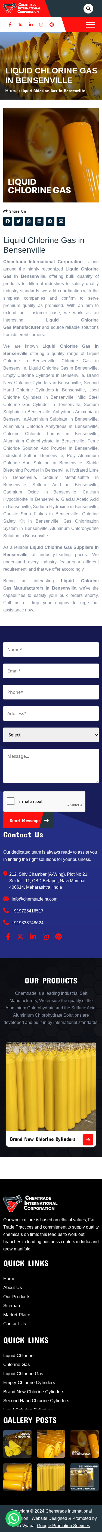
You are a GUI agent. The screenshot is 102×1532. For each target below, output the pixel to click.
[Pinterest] (52, 25)
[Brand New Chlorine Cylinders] (88, 1139)
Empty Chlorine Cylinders (29, 1382)
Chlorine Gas (16, 1364)
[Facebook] (10, 25)
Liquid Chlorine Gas (23, 1373)
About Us (12, 1287)
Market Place (16, 1314)
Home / (12, 91)
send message (26, 820)
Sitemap (11, 1305)
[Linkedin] (31, 25)
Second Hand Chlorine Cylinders (36, 1400)
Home (9, 1278)
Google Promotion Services (63, 1525)
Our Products (16, 1296)
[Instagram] (41, 25)
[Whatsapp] (13, 1518)
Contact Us (14, 1323)
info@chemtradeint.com (34, 899)
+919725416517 (27, 911)
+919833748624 (27, 923)
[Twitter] (20, 25)
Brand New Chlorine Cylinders (42, 1139)
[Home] (22, 8)
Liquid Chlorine (18, 1355)
